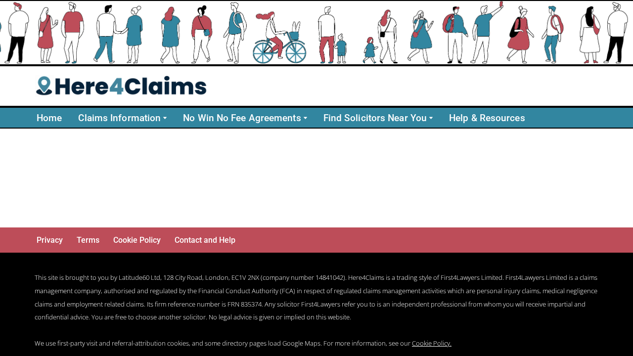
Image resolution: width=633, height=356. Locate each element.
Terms (88, 240)
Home (49, 118)
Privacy (50, 240)
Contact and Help (205, 240)
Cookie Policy (137, 240)
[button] (165, 118)
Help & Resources (487, 118)
